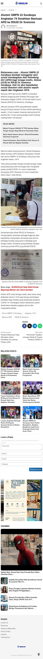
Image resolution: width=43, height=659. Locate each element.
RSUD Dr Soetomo (22, 317)
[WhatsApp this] (40, 326)
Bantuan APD (7, 317)
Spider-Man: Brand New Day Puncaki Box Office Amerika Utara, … (20, 573)
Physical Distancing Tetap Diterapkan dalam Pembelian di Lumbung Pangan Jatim (10, 337)
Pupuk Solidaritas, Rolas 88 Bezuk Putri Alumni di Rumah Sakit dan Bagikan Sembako (21, 141)
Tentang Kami (5, 637)
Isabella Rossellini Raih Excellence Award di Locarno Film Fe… (25, 581)
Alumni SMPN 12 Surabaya (12, 313)
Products (4, 634)
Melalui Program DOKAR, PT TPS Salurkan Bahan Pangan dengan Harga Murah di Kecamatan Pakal (10, 373)
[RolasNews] (21, 3)
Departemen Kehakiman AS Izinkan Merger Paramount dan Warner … (23, 607)
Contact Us (4, 622)
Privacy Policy (5, 631)
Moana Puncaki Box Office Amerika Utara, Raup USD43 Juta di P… (23, 598)
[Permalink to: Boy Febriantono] (3, 26)
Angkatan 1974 (30, 313)
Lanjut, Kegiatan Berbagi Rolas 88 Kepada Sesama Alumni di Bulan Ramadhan (10, 424)
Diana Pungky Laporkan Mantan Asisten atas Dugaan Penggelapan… (25, 590)
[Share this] (24, 326)
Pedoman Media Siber (8, 628)
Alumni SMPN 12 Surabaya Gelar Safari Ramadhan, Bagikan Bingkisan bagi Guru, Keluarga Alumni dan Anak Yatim (31, 426)
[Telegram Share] (34, 326)
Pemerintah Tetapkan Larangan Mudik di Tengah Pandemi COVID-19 (32, 336)
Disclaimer (4, 625)
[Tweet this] (29, 326)
